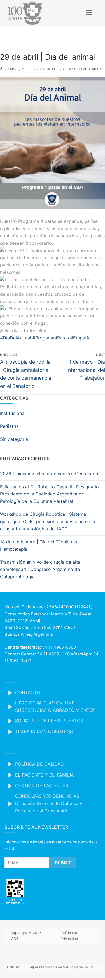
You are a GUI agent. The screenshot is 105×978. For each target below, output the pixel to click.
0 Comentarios (87, 69)
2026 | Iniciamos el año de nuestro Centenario (49, 473)
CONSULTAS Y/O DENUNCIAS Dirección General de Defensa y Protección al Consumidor (48, 803)
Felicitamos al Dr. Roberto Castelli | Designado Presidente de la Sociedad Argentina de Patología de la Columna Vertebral (49, 494)
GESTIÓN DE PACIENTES (41, 785)
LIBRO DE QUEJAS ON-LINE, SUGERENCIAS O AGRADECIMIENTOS (55, 706)
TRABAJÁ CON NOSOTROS (44, 731)
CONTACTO (27, 692)
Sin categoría (51, 69)
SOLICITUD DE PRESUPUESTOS (49, 720)
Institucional (12, 413)
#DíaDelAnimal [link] (15, 338)
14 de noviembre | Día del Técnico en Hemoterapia (39, 545)
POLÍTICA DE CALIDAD (39, 764)
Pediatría (9, 426)
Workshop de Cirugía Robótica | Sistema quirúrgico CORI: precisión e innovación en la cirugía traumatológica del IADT (47, 521)
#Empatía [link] (80, 338)
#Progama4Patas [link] (50, 338)
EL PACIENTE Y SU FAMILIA (44, 775)
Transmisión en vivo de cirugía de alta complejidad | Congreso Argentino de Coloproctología (40, 569)
